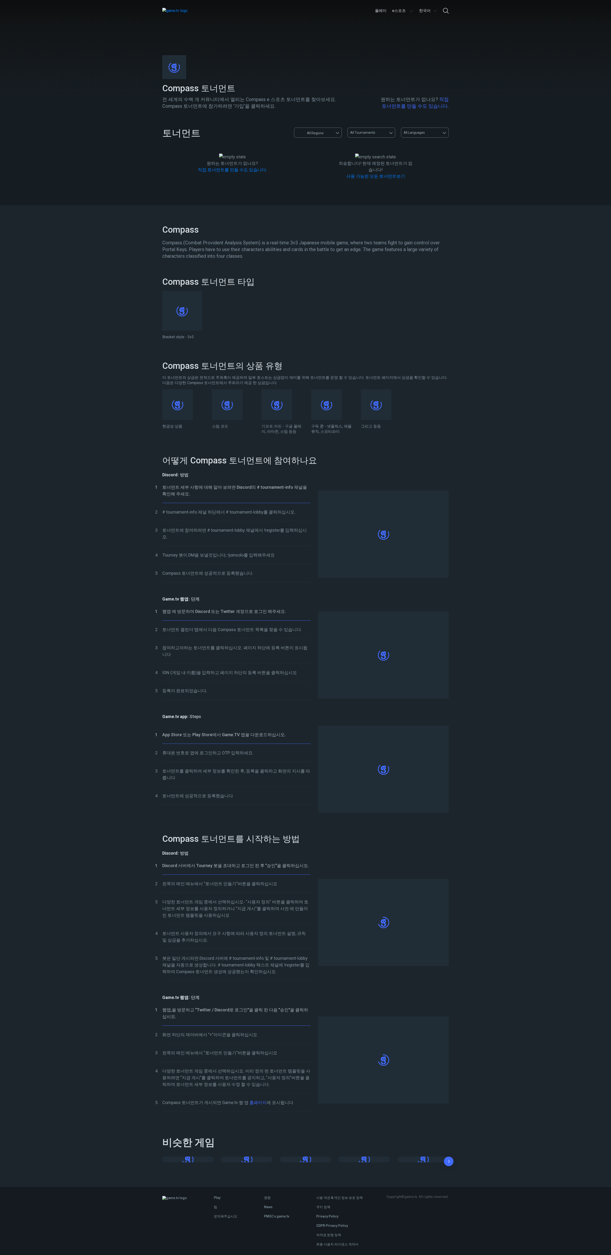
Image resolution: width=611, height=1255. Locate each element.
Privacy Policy (327, 1216)
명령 (267, 1198)
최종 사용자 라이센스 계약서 (337, 1244)
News (268, 1207)
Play (217, 1198)
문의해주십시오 (225, 1216)
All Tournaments (362, 132)
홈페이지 (257, 1102)
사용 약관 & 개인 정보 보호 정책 (339, 1198)
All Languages (414, 132)
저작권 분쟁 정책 (328, 1235)
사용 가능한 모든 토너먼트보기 (375, 176)
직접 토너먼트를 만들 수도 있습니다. (232, 169)
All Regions (315, 133)
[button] (448, 1162)
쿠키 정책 (323, 1207)
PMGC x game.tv (276, 1216)
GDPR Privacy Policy (332, 1226)
